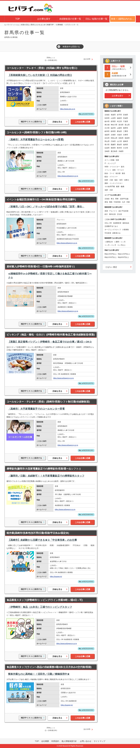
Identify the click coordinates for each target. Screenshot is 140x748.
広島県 (113, 141)
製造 (123, 173)
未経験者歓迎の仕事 (119, 74)
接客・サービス (118, 170)
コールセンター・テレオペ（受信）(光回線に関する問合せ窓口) (42, 68)
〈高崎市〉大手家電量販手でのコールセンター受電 (36, 408)
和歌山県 (114, 138)
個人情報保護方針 (69, 741)
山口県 (119, 141)
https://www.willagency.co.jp (68, 176)
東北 (112, 199)
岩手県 (119, 115)
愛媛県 (113, 145)
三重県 (125, 131)
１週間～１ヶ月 (120, 242)
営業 (117, 160)
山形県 (113, 118)
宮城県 (125, 115)
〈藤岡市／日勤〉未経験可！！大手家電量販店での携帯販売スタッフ (46, 475)
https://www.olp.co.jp (67, 109)
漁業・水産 (109, 190)
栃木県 (107, 121)
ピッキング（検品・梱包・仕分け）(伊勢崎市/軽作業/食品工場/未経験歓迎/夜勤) (51, 334)
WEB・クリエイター (112, 167)
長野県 (125, 128)
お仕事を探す (43, 19)
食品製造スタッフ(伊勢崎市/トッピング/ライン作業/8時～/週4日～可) (45, 600)
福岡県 (125, 145)
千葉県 (125, 121)
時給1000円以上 (111, 257)
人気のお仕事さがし (119, 67)
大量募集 (125, 230)
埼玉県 (119, 121)
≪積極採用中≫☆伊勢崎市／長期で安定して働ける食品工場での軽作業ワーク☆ (50, 275)
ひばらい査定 (111, 267)
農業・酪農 (120, 187)
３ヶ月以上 (121, 245)
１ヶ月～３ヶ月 (110, 245)
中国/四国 (117, 202)
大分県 (125, 148)
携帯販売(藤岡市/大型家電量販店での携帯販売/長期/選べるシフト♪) (44, 468)
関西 (110, 202)
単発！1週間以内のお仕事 (123, 19)
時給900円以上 (123, 257)
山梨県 (119, 128)
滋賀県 (107, 135)
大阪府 (119, 135)
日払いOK (108, 223)
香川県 (107, 145)
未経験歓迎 (117, 223)
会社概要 (45, 741)
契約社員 (112, 214)
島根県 (127, 138)
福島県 (119, 118)
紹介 (106, 214)
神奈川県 (114, 125)
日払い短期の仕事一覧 (96, 19)
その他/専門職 (110, 187)
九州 (123, 202)
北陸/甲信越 (124, 199)
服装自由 (125, 223)
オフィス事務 (109, 160)
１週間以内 (109, 242)
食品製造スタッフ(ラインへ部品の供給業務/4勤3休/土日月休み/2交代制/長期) (49, 667)
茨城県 (125, 118)
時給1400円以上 (111, 254)
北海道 (107, 115)
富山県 (127, 125)
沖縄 (128, 202)
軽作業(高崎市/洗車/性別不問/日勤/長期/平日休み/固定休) (38, 533)
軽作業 (118, 173)
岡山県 (107, 141)
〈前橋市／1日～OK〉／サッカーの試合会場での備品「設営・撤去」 (46, 206)
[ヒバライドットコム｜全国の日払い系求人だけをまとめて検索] (30, 7)
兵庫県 (125, 135)
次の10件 (87, 59)
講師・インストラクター (114, 183)
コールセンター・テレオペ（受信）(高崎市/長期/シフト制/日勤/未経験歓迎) (48, 401)
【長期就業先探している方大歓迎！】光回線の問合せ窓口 (40, 75)
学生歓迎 (108, 233)
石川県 (107, 128)
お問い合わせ (85, 741)
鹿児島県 (114, 151)
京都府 (113, 135)
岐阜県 (107, 131)
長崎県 (113, 148)
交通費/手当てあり (111, 226)
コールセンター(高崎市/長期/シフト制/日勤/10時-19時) (37, 132)
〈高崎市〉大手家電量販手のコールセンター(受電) (36, 139)
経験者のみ (116, 233)
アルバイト (113, 211)
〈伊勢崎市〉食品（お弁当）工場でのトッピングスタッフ (40, 607)
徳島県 (125, 141)
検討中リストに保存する (31, 121)
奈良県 (107, 138)
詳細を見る (57, 122)
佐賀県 (107, 148)
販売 (122, 167)
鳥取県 (121, 138)
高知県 (119, 145)
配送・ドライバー (111, 177)
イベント (108, 170)
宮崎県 (107, 151)
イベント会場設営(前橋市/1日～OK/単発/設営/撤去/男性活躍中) (41, 199)
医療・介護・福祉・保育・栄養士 (117, 180)
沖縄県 (121, 151)
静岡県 (113, 131)
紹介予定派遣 (123, 211)
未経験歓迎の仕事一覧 (70, 19)
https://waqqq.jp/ (56, 576)
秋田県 (107, 118)
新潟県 (121, 125)
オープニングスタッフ (113, 230)
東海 (106, 202)
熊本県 (119, 148)
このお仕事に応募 (82, 122)
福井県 (113, 128)
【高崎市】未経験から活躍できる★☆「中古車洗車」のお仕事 (42, 540)
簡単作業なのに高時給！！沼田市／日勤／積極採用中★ (39, 674)
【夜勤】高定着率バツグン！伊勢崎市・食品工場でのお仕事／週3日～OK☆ (50, 341)
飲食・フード (109, 173)
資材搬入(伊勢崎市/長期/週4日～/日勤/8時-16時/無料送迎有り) (41, 266)
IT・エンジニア (110, 163)
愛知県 (119, 131)
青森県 (113, 115)
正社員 (119, 214)
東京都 (107, 125)
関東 (117, 199)
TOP (17, 19)
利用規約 (55, 741)
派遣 (106, 211)
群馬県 (113, 121)
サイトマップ (99, 741)
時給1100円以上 (124, 254)
